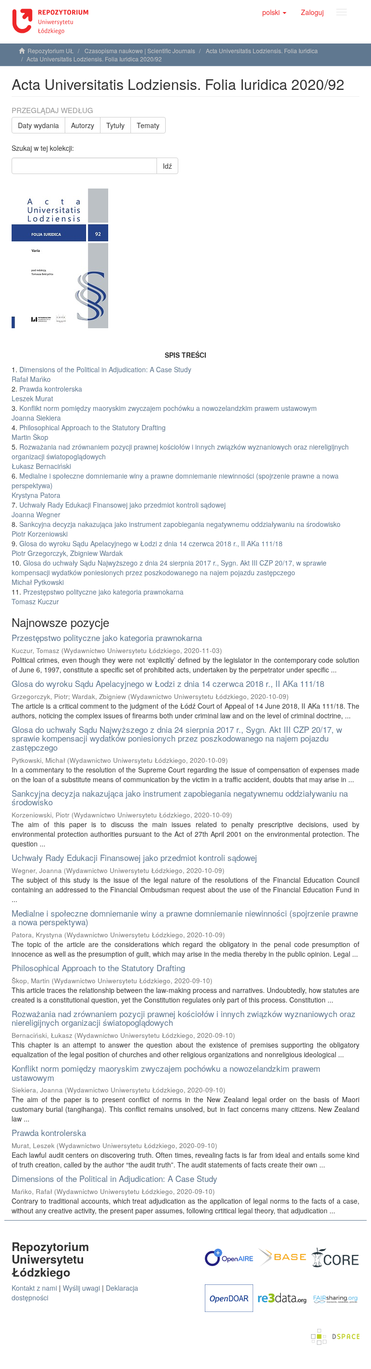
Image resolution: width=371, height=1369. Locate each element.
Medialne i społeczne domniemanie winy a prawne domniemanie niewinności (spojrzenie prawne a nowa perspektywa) (185, 917)
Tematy (148, 125)
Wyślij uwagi (81, 1288)
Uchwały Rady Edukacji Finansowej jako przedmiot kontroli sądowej (134, 857)
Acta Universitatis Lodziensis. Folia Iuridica (262, 50)
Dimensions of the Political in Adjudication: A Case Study (114, 1178)
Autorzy (82, 125)
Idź (167, 166)
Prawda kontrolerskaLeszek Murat (47, 393)
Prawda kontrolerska (49, 1132)
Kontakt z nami (34, 1288)
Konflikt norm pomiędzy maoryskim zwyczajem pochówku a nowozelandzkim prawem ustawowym (166, 1072)
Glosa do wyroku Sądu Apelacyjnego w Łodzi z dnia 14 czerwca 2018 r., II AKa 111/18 (168, 683)
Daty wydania (38, 125)
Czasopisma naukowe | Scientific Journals (140, 50)
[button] (274, 12)
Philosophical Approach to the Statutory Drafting (98, 967)
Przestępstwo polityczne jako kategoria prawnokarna (107, 637)
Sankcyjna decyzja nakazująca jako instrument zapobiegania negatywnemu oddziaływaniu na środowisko (180, 797)
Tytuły (115, 125)
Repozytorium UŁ (51, 50)
